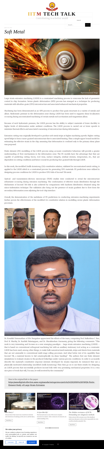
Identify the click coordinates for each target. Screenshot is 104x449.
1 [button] (45, 427)
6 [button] (52, 427)
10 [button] (58, 427)
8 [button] (55, 427)
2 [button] (47, 427)
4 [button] (49, 427)
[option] (20, 408)
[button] (5, 410)
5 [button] (51, 427)
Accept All (32, 442)
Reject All (21, 442)
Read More (9, 420)
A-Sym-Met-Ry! (42, 412)
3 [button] (48, 427)
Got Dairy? (9, 412)
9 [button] (56, 427)
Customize (11, 442)
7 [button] (54, 427)
